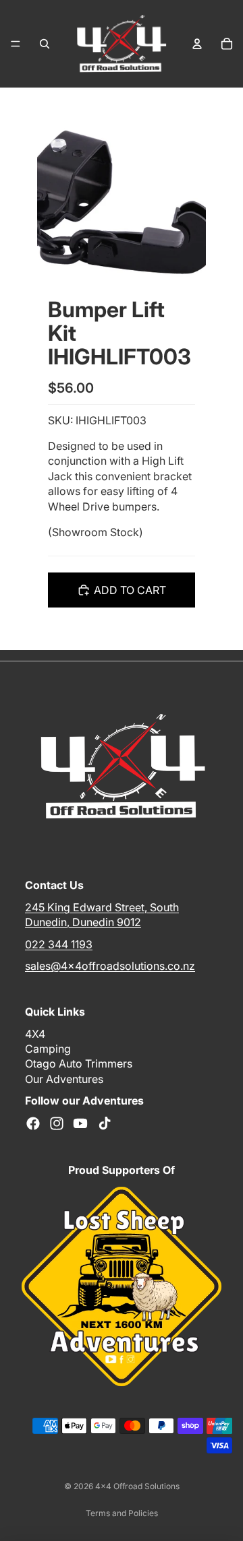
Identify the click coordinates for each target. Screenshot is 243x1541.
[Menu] (15, 43)
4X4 (35, 1033)
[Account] (197, 44)
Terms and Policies (122, 1513)
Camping (48, 1048)
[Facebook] (33, 1123)
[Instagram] (57, 1123)
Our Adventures (64, 1078)
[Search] (44, 44)
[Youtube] (80, 1123)
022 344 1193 (58, 943)
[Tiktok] (105, 1123)
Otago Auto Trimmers (78, 1063)
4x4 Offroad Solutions (137, 1486)
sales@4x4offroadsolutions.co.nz (110, 965)
